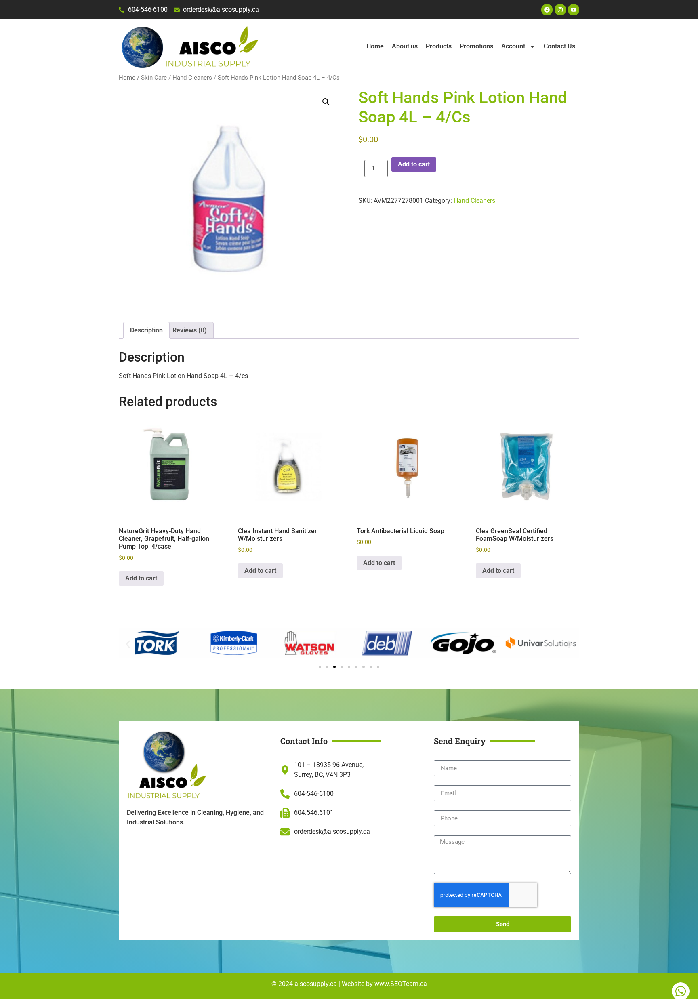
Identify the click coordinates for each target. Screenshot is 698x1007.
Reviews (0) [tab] (189, 330)
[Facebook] (547, 9)
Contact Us (559, 46)
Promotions (476, 46)
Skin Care (154, 77)
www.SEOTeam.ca (400, 984)
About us (405, 46)
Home (375, 46)
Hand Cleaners (192, 77)
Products (439, 46)
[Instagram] (560, 9)
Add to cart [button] (141, 578)
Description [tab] (146, 330)
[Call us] (681, 991)
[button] (326, 102)
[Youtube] (573, 9)
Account (513, 46)
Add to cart (414, 164)
